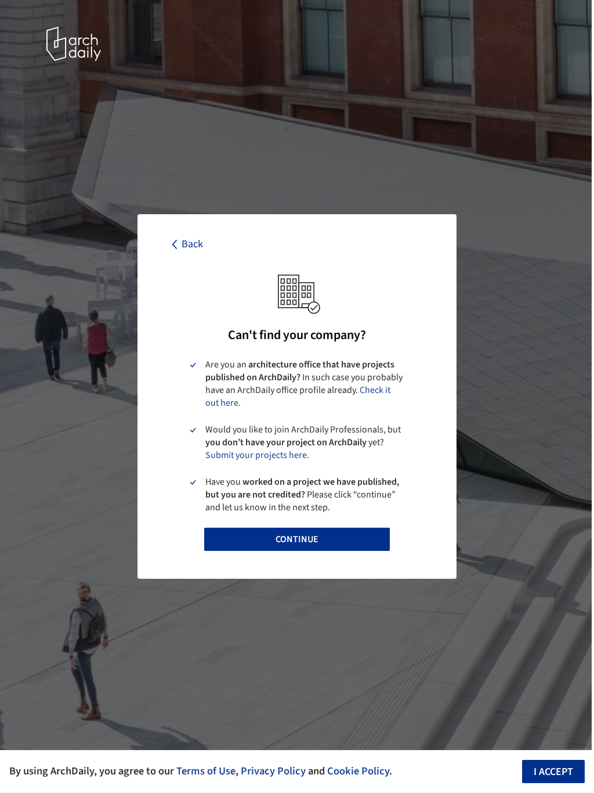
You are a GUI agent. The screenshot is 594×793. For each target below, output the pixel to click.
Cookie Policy (358, 770)
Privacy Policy (273, 770)
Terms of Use (206, 770)
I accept (553, 772)
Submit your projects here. (257, 455)
